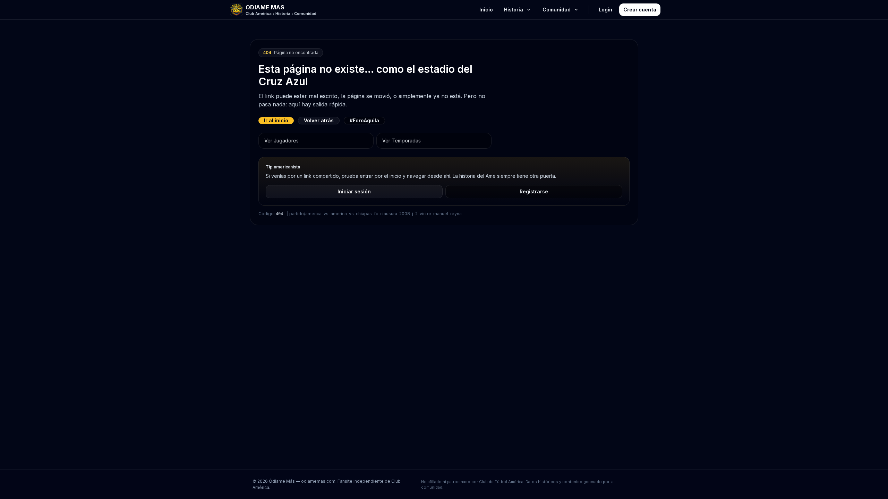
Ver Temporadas (401, 140)
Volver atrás (319, 120)
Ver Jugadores (281, 140)
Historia (513, 9)
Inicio (486, 9)
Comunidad (557, 9)
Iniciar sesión (354, 191)
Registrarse (534, 191)
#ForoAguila (364, 120)
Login (605, 9)
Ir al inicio (276, 120)
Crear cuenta (639, 9)
